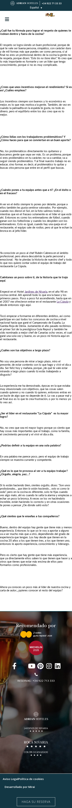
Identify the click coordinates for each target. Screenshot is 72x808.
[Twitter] (23, 666)
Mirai (31, 787)
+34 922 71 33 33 (52, 3)
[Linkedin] (57, 666)
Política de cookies (31, 779)
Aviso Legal (10, 779)
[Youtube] (31, 666)
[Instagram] (49, 666)
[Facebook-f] (14, 666)
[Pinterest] (40, 666)
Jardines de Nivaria (36, 291)
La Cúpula (62, 301)
